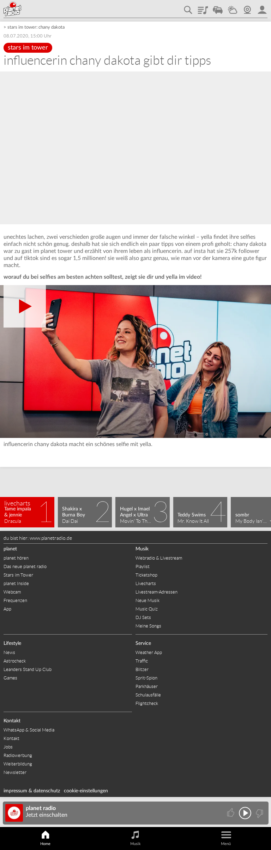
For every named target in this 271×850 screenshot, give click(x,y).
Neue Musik (147, 600)
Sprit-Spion (146, 678)
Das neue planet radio (25, 566)
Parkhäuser (147, 686)
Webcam (247, 7)
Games (10, 678)
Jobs (8, 747)
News (9, 652)
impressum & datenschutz (32, 790)
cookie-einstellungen (86, 790)
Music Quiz (147, 609)
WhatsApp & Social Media (29, 730)
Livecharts (146, 583)
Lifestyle (12, 643)
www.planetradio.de (51, 538)
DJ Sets (143, 617)
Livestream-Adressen (156, 592)
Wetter (232, 7)
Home (45, 844)
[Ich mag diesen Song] (231, 813)
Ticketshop (146, 575)
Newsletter (15, 772)
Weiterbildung (18, 764)
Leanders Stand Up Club (28, 669)
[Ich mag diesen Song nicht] (259, 813)
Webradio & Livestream (159, 558)
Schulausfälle (148, 695)
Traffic (217, 7)
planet (10, 549)
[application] (135, 361)
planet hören (16, 558)
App (7, 609)
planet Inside (16, 583)
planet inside (262, 7)
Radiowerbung (18, 755)
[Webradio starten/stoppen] (245, 813)
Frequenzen (15, 600)
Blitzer (142, 669)
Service (143, 643)
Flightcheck (147, 703)
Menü (226, 844)
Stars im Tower (18, 575)
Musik (142, 549)
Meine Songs (148, 626)
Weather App (149, 652)
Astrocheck (15, 661)
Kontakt (12, 720)
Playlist (203, 7)
